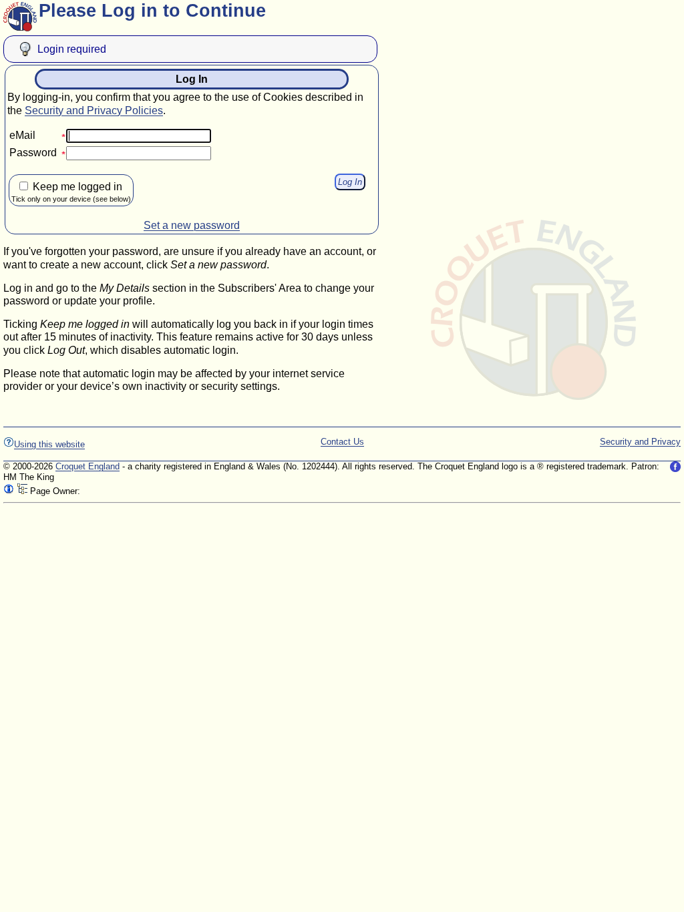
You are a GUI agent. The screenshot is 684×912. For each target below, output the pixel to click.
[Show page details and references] (8, 491)
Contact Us (342, 442)
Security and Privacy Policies (94, 110)
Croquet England (87, 466)
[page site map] (22, 491)
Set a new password (192, 225)
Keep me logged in (71, 192)
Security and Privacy (640, 442)
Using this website (49, 444)
